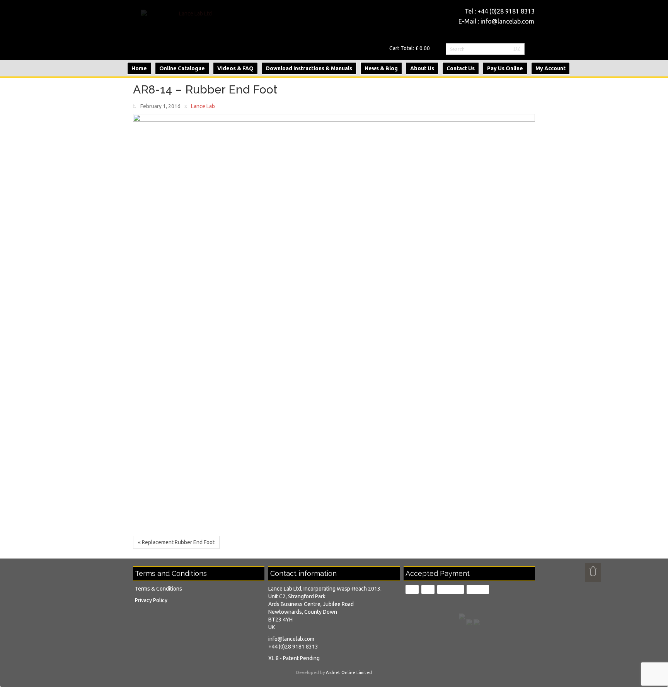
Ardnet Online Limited (349, 672)
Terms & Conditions (158, 589)
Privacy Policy (151, 600)
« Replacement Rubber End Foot (176, 542)
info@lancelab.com (507, 21)
